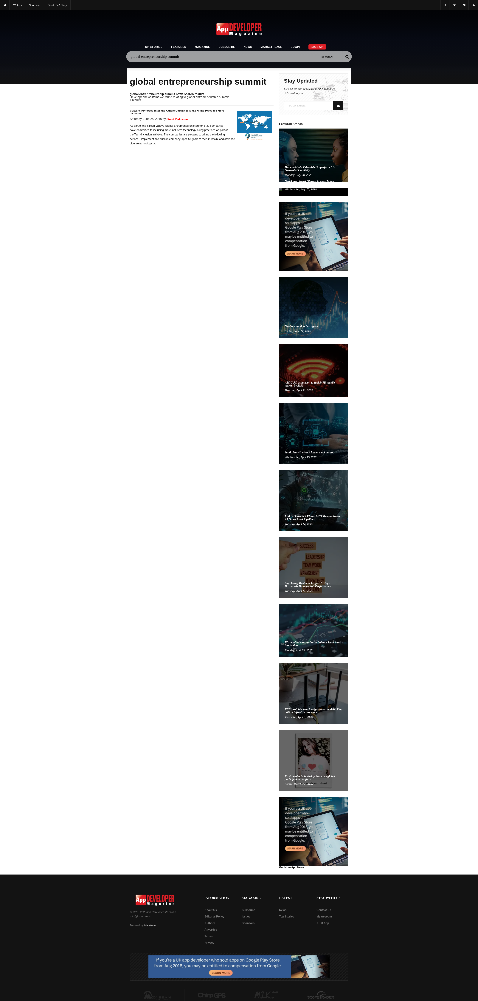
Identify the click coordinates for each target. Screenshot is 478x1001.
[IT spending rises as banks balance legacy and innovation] (313, 630)
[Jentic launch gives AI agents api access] (313, 433)
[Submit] (347, 56)
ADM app (322, 923)
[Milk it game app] (266, 995)
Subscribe (227, 46)
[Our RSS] (473, 5)
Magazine (202, 46)
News (248, 46)
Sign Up (317, 46)
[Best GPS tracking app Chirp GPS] (212, 995)
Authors (209, 923)
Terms (208, 936)
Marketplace (271, 46)
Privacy (209, 942)
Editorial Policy (214, 916)
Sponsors (248, 923)
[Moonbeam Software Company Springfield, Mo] (157, 995)
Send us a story (57, 5)
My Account (324, 916)
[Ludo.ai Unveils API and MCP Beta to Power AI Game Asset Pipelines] (313, 500)
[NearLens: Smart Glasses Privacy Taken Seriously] (313, 191)
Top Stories (152, 46)
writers (17, 5)
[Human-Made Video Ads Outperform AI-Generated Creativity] (313, 155)
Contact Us (323, 910)
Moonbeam (150, 925)
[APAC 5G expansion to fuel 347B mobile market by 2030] (313, 370)
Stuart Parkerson (177, 119)
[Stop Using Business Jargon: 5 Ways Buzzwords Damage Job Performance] (313, 567)
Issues (246, 916)
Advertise (210, 929)
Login (295, 46)
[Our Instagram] (463, 5)
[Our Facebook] (445, 5)
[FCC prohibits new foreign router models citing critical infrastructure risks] (313, 693)
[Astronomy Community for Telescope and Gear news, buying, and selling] (321, 995)
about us (210, 910)
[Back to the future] (4, 5)
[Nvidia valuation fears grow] (313, 307)
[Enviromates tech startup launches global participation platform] (313, 760)
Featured (178, 46)
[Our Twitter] (454, 5)
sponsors (34, 5)
